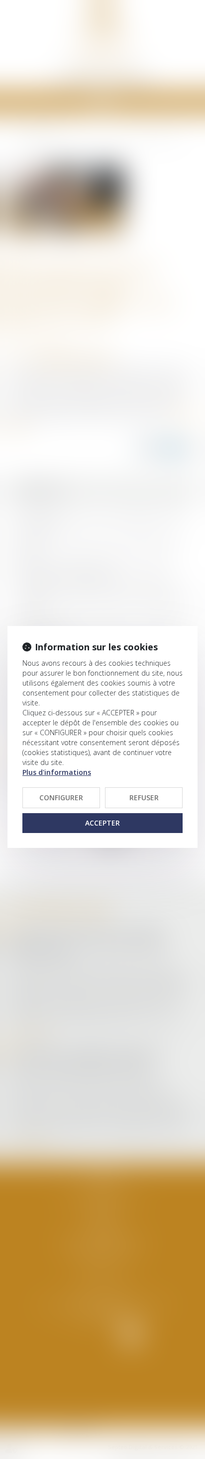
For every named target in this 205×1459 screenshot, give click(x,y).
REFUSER (144, 797)
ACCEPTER (102, 823)
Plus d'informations (56, 772)
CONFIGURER (61, 797)
